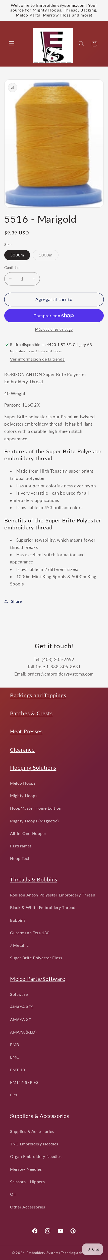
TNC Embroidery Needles (34, 1143)
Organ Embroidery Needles (36, 1156)
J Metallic (19, 945)
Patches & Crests (31, 713)
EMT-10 (17, 1069)
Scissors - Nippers (27, 1181)
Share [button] (16, 601)
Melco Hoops (23, 783)
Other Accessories (27, 1206)
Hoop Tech (20, 858)
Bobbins (18, 920)
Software (19, 994)
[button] (11, 43)
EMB (14, 1044)
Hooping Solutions (33, 767)
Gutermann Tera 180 (29, 932)
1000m (49, 256)
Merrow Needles (26, 1169)
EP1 (14, 1094)
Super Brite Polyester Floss (36, 957)
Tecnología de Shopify (78, 1253)
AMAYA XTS (21, 1006)
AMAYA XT (20, 1019)
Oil (13, 1194)
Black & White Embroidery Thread (42, 907)
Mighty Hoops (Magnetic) (34, 820)
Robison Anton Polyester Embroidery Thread (52, 894)
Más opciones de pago (54, 329)
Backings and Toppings (38, 695)
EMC (14, 1057)
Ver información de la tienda (37, 359)
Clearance (22, 749)
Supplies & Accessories (32, 1131)
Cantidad (12, 267)
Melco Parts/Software (37, 979)
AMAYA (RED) (23, 1032)
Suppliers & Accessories (39, 1116)
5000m (17, 254)
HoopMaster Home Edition (36, 808)
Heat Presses (26, 731)
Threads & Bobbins (33, 879)
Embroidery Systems (43, 1253)
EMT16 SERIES (24, 1082)
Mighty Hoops (23, 795)
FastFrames (21, 845)
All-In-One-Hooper (28, 833)
